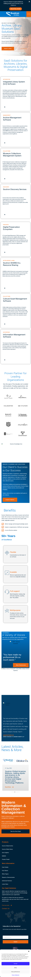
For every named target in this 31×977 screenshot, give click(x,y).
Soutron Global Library (7, 849)
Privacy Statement (15, 975)
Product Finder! (6, 859)
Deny (15, 967)
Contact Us (5, 908)
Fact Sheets (5, 870)
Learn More (23, 48)
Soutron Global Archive (7, 846)
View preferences (15, 971)
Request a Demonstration (8, 877)
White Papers (5, 874)
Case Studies (5, 867)
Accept (15, 963)
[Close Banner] (29, 2)
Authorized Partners (7, 881)
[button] (28, 951)
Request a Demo (8, 48)
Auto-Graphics (5, 852)
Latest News (5, 884)
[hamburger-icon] (28, 14)
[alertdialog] (15, 5)
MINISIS (4, 856)
